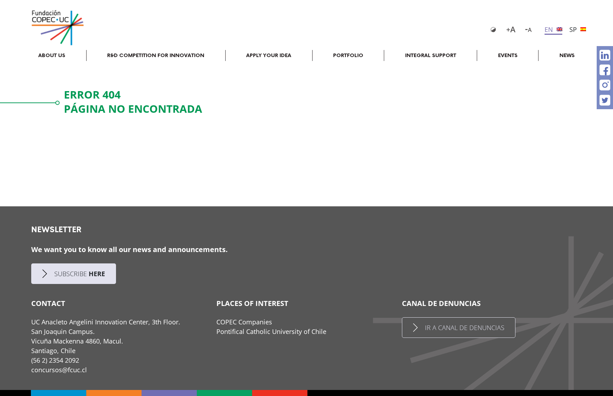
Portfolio (348, 55)
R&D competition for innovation (155, 55)
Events (508, 55)
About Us (51, 55)
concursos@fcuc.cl (59, 370)
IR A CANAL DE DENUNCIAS (464, 327)
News (567, 55)
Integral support (430, 55)
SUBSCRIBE (79, 273)
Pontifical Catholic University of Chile (271, 331)
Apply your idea (268, 55)
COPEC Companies (244, 322)
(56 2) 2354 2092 (55, 360)
